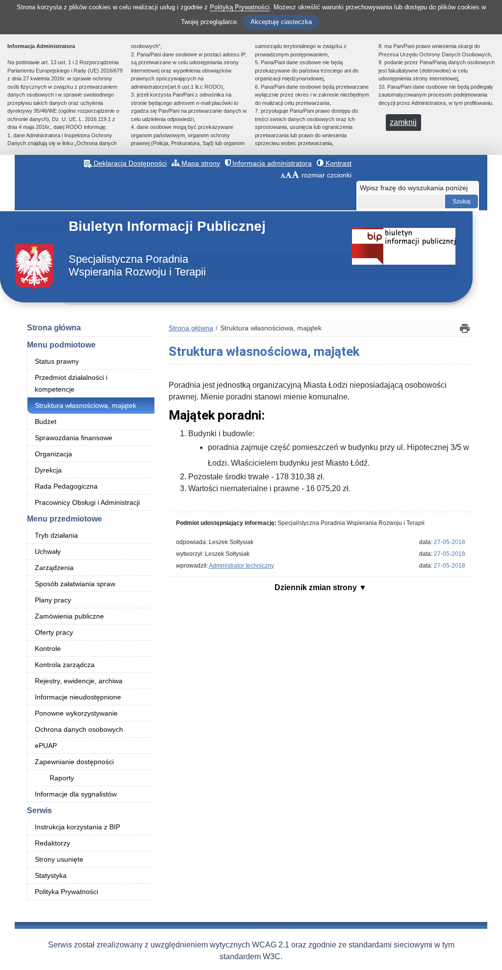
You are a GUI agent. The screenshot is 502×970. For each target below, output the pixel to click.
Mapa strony (199, 163)
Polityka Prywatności (66, 891)
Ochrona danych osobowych (79, 729)
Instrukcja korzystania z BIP (77, 827)
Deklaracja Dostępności (129, 163)
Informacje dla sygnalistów (76, 794)
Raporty (62, 778)
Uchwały (48, 551)
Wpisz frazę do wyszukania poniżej (414, 188)
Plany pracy (53, 600)
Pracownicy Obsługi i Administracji (87, 502)
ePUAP (46, 745)
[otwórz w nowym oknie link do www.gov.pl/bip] (403, 245)
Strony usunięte (59, 859)
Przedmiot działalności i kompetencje (71, 383)
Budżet (45, 421)
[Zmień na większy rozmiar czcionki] (288, 175)
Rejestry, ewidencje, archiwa (79, 681)
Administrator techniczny (241, 565)
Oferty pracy (54, 632)
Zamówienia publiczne (69, 616)
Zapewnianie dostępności (74, 762)
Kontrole (48, 648)
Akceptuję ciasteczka (281, 21)
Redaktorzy (52, 843)
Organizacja (53, 454)
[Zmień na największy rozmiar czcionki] (296, 175)
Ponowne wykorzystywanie (76, 713)
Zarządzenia (54, 568)
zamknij (403, 122)
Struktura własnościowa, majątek (85, 405)
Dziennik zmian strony (317, 587)
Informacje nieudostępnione (78, 697)
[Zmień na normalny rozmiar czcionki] (282, 175)
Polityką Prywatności (240, 7)
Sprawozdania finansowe (73, 438)
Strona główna (54, 327)
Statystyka (51, 875)
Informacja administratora (271, 163)
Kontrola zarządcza (65, 665)
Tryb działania (56, 535)
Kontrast (337, 163)
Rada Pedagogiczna (66, 486)
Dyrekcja (48, 470)
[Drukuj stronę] (465, 328)
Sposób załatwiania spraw (75, 584)
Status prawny (57, 361)
